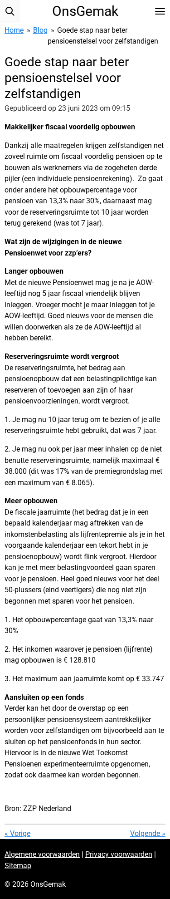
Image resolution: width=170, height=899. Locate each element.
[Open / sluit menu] (160, 11)
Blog (40, 30)
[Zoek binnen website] (10, 11)
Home (14, 30)
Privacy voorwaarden (118, 854)
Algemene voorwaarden (42, 854)
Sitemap (18, 865)
